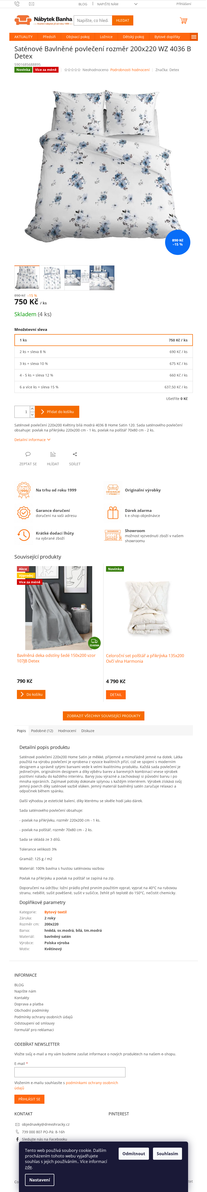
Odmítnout (133, 1153)
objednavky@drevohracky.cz (46, 1124)
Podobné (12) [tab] (42, 730)
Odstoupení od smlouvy (34, 1023)
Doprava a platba (28, 1004)
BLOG (83, 4)
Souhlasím (167, 1153)
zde (28, 1167)
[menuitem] (23, 37)
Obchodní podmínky (31, 1010)
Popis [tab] (21, 730)
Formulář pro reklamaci (34, 1029)
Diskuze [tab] (87, 730)
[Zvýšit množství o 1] (32, 409)
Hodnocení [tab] (67, 730)
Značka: (167, 69)
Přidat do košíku (60, 411)
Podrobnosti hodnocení (130, 69)
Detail (116, 694)
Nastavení (39, 1180)
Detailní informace (30, 439)
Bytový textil (55, 912)
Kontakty (21, 997)
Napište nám (107, 4)
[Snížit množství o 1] (32, 415)
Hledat (122, 20)
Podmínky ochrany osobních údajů (43, 1016)
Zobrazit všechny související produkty (103, 715)
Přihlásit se (29, 1099)
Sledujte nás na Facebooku (44, 1139)
